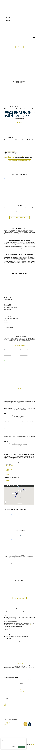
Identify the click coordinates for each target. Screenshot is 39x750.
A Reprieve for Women (9, 469)
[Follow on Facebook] (15, 77)
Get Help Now (19, 46)
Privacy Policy (32, 744)
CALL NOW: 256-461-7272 (19, 598)
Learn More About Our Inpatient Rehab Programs (19, 160)
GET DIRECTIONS (19, 127)
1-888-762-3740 (19, 83)
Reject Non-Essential (14, 747)
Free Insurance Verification (19, 345)
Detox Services (22, 689)
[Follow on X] (19, 77)
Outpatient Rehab (22, 687)
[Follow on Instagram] (17, 77)
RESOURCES (6, 725)
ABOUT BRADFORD (7, 722)
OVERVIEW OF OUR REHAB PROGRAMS (20, 217)
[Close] (25, 739)
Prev (3, 237)
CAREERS (5, 66)
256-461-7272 (19, 122)
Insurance (5, 707)
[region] (13, 743)
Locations (5, 706)
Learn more (19, 388)
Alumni (5, 703)
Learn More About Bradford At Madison (19, 163)
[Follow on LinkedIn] (21, 77)
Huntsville (7, 470)
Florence (7, 474)
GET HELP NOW (30, 679)
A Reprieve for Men (9, 468)
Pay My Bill (5, 704)
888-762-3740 (6, 702)
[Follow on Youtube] (23, 77)
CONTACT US (6, 69)
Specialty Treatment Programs (10, 157)
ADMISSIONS (6, 724)
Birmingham (8, 471)
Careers (5, 705)
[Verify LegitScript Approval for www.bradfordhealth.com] (29, 725)
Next (35, 237)
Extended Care (22, 691)
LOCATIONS (6, 60)
